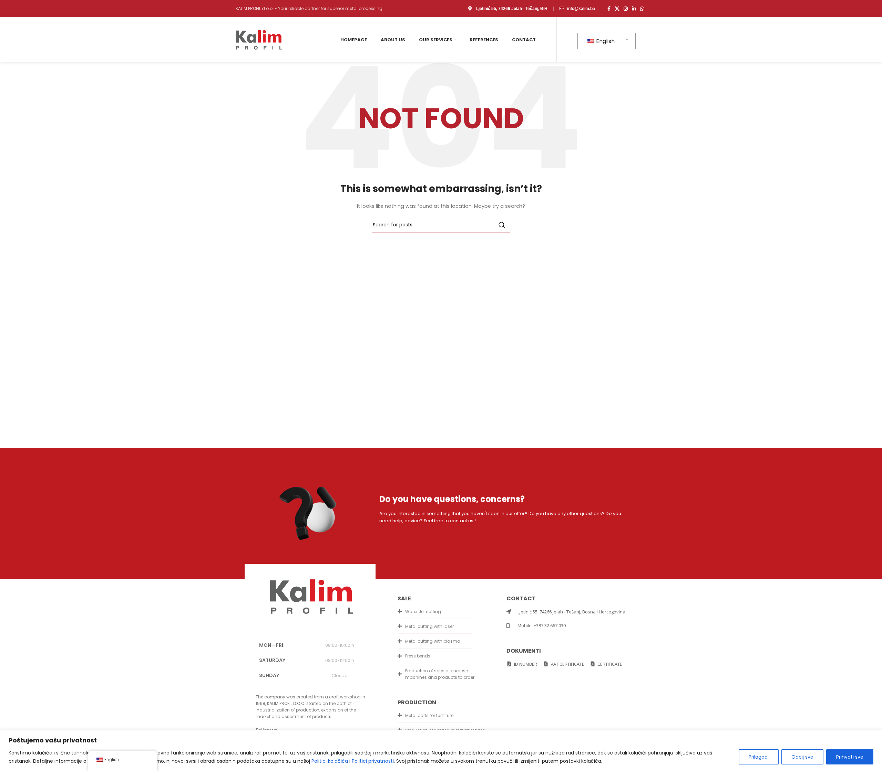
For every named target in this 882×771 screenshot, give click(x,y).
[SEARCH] (502, 225)
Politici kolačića (329, 761)
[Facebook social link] (609, 8)
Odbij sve (802, 756)
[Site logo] (259, 39)
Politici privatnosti (373, 761)
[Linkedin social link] (634, 8)
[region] (441, 750)
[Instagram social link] (626, 8)
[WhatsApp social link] (642, 8)
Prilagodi (759, 756)
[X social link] (617, 8)
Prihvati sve (849, 756)
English (605, 41)
